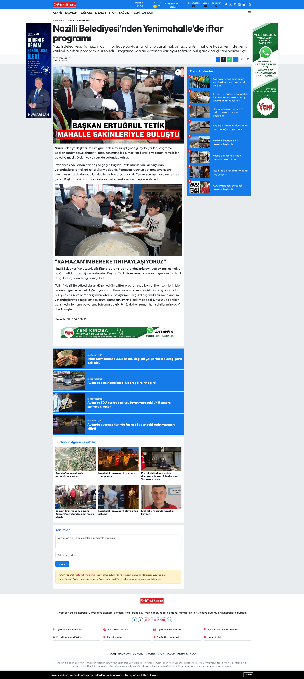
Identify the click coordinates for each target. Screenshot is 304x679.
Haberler (58, 20)
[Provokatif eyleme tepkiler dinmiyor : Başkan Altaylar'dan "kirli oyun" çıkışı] (161, 458)
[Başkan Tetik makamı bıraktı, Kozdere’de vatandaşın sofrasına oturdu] (75, 496)
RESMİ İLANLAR (142, 13)
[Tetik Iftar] (118, 219)
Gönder (62, 564)
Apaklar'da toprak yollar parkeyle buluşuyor (70, 474)
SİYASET (100, 13)
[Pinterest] (146, 619)
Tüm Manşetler (114, 637)
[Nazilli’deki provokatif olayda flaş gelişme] (118, 496)
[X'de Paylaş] (223, 59)
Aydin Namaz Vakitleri (169, 629)
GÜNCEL (86, 13)
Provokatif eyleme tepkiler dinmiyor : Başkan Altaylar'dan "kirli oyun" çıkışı (159, 475)
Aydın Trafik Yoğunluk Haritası (222, 629)
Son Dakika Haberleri (168, 637)
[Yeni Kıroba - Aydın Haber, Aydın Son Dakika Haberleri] (64, 5)
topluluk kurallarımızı (85, 574)
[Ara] (250, 5)
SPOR (112, 13)
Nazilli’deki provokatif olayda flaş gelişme (118, 512)
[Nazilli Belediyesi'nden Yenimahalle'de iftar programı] (118, 105)
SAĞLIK (124, 13)
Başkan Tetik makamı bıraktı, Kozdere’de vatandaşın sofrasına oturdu (74, 513)
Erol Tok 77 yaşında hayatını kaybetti (157, 512)
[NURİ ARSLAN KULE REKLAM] (38, 70)
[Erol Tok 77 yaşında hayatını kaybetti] (161, 496)
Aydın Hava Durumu (117, 629)
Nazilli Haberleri (78, 20)
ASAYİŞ (57, 13)
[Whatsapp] (169, 619)
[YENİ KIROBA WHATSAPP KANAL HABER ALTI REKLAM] (118, 332)
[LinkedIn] (158, 619)
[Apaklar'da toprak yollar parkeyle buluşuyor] (75, 458)
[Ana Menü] (249, 12)
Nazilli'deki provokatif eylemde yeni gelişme (116, 474)
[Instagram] (152, 619)
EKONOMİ (71, 13)
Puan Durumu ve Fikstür (68, 637)
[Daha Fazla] (235, 59)
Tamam (248, 674)
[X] (140, 619)
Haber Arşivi (214, 637)
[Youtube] (163, 619)
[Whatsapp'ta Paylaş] (229, 59)
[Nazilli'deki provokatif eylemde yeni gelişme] (118, 458)
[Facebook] (134, 619)
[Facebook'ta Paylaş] (218, 59)
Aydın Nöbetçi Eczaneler (69, 629)
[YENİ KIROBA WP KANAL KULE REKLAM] (265, 70)
